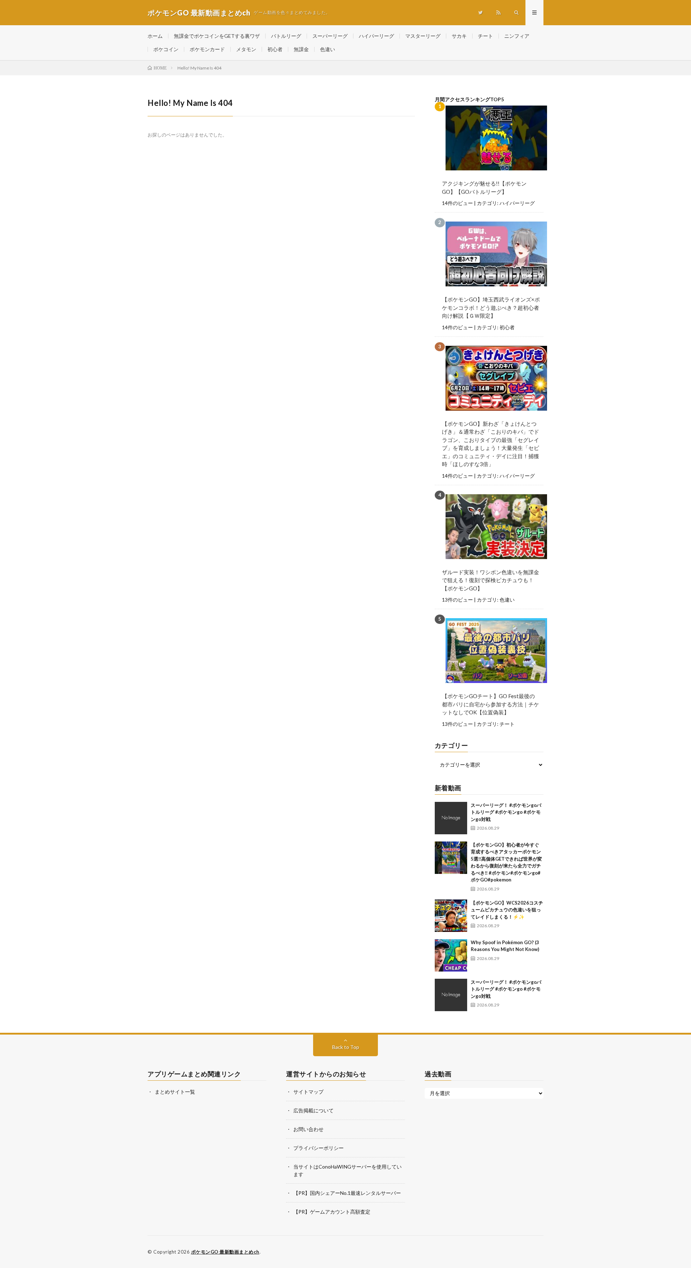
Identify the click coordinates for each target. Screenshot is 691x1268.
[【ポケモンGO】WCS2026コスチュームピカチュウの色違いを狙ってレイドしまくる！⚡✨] (451, 915)
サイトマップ (308, 1092)
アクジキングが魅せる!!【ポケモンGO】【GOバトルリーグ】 (484, 187)
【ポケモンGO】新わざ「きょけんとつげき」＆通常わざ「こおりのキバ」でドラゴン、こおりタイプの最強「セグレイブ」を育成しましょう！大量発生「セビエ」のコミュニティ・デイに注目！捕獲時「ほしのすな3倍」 (490, 444)
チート (485, 36)
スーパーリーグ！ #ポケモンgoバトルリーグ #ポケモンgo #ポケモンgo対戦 (506, 812)
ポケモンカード (207, 49)
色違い (327, 49)
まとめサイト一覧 (175, 1092)
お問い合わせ (308, 1129)
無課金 (301, 49)
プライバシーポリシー (318, 1148)
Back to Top (345, 1047)
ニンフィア (516, 36)
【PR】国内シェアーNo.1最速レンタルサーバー (347, 1193)
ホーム (155, 36)
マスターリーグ (423, 36)
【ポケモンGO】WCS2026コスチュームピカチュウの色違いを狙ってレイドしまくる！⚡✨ (507, 910)
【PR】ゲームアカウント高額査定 (331, 1212)
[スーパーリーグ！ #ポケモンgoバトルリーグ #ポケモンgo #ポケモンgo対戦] (451, 818)
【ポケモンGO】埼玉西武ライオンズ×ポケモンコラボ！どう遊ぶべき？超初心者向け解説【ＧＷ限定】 (491, 307)
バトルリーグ (286, 36)
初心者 (275, 49)
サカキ (459, 36)
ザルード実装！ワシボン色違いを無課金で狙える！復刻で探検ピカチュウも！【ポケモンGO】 (490, 580)
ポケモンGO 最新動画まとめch (225, 1252)
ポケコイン (166, 49)
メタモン (246, 49)
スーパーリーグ (330, 36)
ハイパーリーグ (376, 36)
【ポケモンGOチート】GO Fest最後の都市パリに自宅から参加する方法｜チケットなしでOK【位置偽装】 (490, 704)
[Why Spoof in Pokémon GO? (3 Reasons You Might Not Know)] (451, 955)
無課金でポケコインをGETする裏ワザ (217, 36)
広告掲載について (313, 1110)
